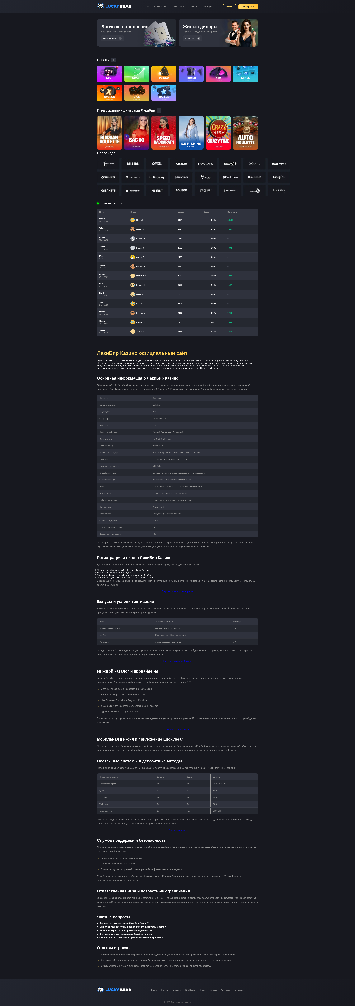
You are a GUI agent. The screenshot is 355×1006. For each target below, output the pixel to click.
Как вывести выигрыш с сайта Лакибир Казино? (126, 934)
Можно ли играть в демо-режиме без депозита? (125, 930)
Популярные (178, 7)
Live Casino (190, 990)
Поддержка (239, 990)
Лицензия (225, 990)
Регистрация (248, 7)
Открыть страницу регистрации (178, 591)
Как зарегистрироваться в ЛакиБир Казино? (124, 923)
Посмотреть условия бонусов (177, 661)
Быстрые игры (160, 7)
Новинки (193, 7)
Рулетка (164, 990)
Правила (213, 990)
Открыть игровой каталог (177, 729)
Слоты (146, 7)
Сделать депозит (177, 830)
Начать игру (190, 38)
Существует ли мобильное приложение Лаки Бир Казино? (131, 937)
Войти (229, 7)
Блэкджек (177, 990)
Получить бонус (110, 38)
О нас (202, 990)
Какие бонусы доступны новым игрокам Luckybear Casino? (132, 927)
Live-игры (207, 7)
